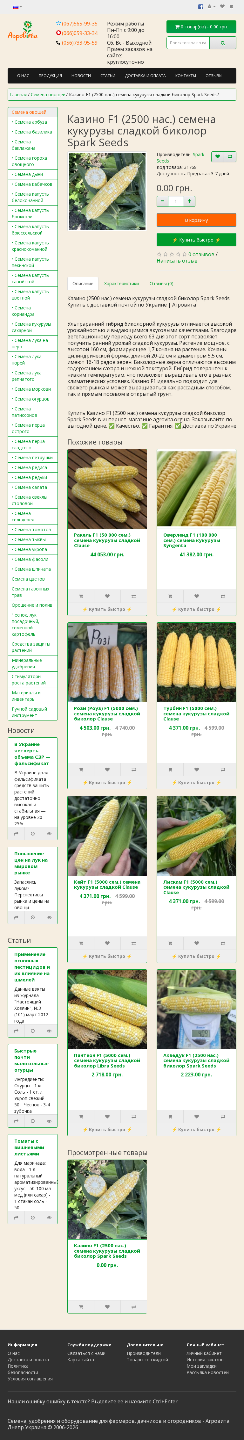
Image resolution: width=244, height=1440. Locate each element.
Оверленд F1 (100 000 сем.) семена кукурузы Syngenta (191, 540)
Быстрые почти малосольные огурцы (31, 1060)
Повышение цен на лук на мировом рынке (31, 863)
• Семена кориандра (23, 311)
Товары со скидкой (147, 1360)
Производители (144, 1353)
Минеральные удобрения (27, 663)
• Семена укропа (29, 549)
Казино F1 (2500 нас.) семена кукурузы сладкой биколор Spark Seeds (107, 1250)
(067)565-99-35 (80, 23)
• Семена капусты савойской (31, 278)
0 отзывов (201, 254)
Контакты (185, 75)
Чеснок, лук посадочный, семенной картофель (25, 624)
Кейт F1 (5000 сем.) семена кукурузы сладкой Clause (107, 884)
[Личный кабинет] (212, 6)
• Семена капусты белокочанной (31, 197)
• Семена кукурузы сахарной (31, 327)
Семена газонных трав (30, 592)
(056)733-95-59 (80, 42)
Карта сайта (80, 1360)
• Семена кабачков (32, 184)
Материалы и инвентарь (26, 696)
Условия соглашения (30, 1379)
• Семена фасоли (30, 559)
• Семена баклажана (24, 145)
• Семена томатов (31, 529)
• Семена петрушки (32, 457)
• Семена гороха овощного (29, 161)
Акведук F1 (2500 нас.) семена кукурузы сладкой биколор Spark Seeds (196, 1060)
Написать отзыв (177, 260)
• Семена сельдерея (23, 516)
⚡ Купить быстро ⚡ (196, 239)
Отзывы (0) (161, 283)
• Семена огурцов (31, 399)
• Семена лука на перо (30, 343)
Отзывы (214, 75)
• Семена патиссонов (24, 412)
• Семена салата (29, 487)
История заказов (205, 1360)
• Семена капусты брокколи (31, 213)
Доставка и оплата (145, 75)
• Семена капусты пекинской (31, 262)
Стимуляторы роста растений (29, 679)
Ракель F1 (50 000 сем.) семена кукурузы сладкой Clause (107, 540)
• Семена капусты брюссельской (31, 229)
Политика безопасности (23, 1369)
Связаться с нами (86, 1353)
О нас (23, 75)
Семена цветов (28, 579)
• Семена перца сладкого (28, 444)
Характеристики (121, 283)
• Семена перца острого (28, 428)
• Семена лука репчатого (27, 376)
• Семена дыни (27, 174)
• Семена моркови (31, 389)
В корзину (196, 220)
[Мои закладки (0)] (222, 6)
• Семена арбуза (29, 122)
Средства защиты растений (31, 647)
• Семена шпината (31, 569)
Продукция (50, 75)
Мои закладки (201, 1366)
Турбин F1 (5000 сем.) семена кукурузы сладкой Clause (196, 713)
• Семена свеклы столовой (29, 500)
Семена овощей (29, 112)
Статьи (107, 75)
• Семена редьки (29, 477)
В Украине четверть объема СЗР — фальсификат (32, 753)
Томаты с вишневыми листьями (29, 1147)
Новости (81, 75)
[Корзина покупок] (231, 6)
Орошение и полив (32, 605)
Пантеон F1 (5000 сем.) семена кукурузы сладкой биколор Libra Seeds (107, 1060)
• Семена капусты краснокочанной (31, 246)
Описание (82, 283)
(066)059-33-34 (80, 33)
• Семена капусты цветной (31, 294)
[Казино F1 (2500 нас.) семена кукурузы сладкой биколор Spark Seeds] (107, 191)
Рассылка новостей (207, 1372)
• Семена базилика (32, 132)
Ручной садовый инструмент (29, 712)
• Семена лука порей (27, 359)
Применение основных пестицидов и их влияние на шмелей (32, 967)
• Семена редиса (29, 467)
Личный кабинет (204, 1353)
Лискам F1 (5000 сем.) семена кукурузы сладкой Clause (196, 887)
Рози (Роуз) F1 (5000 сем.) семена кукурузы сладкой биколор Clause (107, 713)
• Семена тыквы (29, 539)
